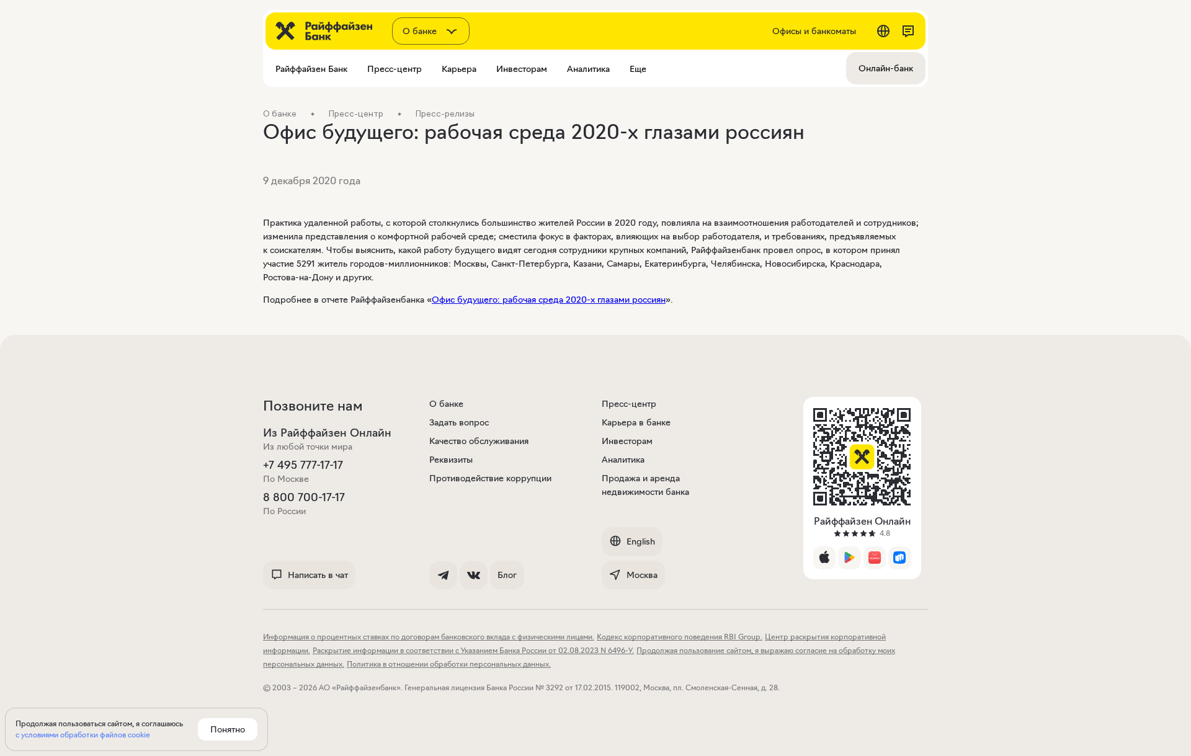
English (641, 541)
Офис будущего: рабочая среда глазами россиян (549, 299)
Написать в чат (318, 574)
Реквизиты (451, 459)
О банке (446, 403)
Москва (642, 574)
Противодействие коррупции (490, 478)
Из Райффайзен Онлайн (327, 433)
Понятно (227, 729)
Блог (507, 574)
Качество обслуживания (479, 441)
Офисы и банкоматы (814, 31)
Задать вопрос (459, 422)
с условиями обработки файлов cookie (83, 734)
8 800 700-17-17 (304, 497)
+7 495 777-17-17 (303, 465)
